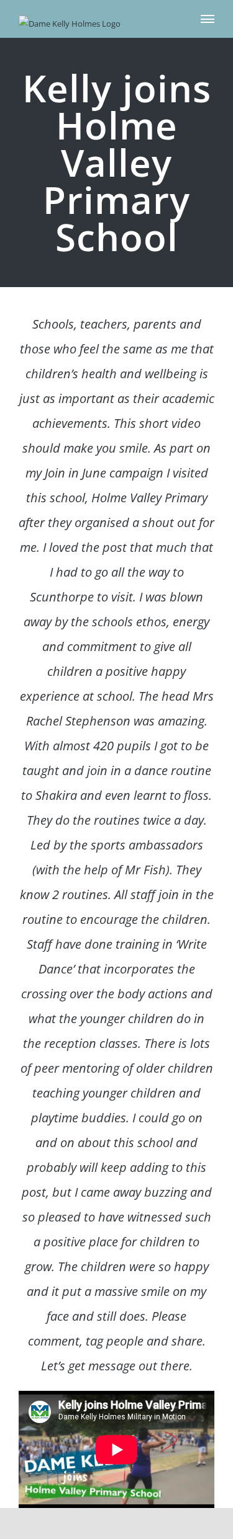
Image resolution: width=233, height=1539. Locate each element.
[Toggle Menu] (207, 19)
